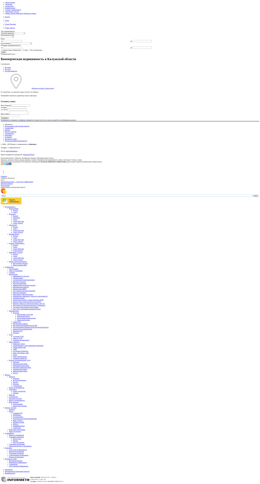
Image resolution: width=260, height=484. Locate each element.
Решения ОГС (18, 331)
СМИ (15, 349)
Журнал (7, 130)
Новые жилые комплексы (14, 13)
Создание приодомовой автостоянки (25, 307)
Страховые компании (16, 437)
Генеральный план (19, 347)
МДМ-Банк (17, 415)
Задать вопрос (18, 404)
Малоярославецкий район (22, 367)
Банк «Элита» (18, 420)
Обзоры (15, 393)
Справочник (9, 128)
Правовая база (14, 311)
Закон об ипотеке (15, 431)
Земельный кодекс (23, 316)
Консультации (14, 402)
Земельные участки (12, 11)
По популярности (11, 71)
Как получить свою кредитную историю (27, 302)
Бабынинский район (20, 371)
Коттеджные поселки (20, 263)
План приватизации (20, 356)
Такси (15, 355)
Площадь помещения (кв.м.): (11, 45)
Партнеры (8, 135)
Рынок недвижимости (16, 387)
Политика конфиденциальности (16, 141)
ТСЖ (10, 335)
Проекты (16, 333)
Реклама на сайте (11, 139)
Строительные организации (18, 455)
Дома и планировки (16, 271)
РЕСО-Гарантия (18, 442)
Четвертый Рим (28, 154)
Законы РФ (17, 322)
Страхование (9, 133)
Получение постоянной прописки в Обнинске (29, 305)
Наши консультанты (20, 406)
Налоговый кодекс (23, 320)
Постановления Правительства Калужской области (31, 327)
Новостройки (10, 2)
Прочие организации (16, 457)
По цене (8, 67)
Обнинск (4, 176)
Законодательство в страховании (20, 446)
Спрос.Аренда (10, 28)
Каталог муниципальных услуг (20, 360)
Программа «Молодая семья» (23, 294)
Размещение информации (18, 462)
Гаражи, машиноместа (13, 10)
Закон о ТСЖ (17, 338)
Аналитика (13, 389)
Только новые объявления (12, 50)
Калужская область (19, 380)
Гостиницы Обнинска (20, 351)
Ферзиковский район (20, 364)
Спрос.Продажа (10, 24)
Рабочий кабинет (7, 184)
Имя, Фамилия (6, 105)
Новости (12, 377)
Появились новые (30, 13)
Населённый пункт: (8, 35)
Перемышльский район (21, 366)
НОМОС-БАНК (18, 422)
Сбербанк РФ (17, 413)
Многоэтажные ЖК (20, 265)
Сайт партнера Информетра (18, 466)
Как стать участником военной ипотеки (27, 309)
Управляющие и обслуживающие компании (28, 345)
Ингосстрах (17, 439)
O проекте (8, 137)
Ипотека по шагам (19, 282)
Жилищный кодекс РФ (25, 314)
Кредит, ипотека (10, 132)
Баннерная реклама (15, 461)
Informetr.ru (8, 470)
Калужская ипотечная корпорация (25, 419)
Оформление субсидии (21, 276)
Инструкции (13, 274)
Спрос (15, 212)
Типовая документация (21, 340)
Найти (3, 52)
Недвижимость (10, 207)
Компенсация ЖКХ (20, 289)
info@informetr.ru (11, 151)
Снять (7, 20)
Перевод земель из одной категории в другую (29, 303)
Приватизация (18, 278)
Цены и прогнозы (19, 391)
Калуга (15, 373)
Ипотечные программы (17, 430)
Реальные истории (15, 398)
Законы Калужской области (22, 329)
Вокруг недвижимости (17, 400)
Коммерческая (10, 8)
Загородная (9, 6)
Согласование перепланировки (24, 280)
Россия (15, 382)
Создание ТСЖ (18, 336)
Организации (13, 269)
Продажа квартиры (19, 283)
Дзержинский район (20, 369)
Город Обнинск (14, 342)
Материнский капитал (21, 287)
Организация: (5, 43)
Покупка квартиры (19, 293)
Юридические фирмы (16, 451)
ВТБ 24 (15, 424)
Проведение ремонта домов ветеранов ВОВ (28, 300)
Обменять (16, 218)
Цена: (3, 39)
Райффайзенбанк (19, 426)
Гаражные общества (20, 358)
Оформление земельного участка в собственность (30, 296)
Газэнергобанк (18, 417)
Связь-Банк (17, 428)
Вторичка (9, 4)
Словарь (12, 272)
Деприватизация (18, 298)
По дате (7, 69)
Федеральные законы (20, 324)
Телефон (4, 107)
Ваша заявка (5, 114)
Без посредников (36, 50)
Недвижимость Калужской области (17, 126)
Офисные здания (19, 344)
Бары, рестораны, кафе (21, 353)
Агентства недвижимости (18, 450)
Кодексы (16, 313)
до (131, 41)
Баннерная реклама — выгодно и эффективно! (17, 182)
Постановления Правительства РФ (25, 325)
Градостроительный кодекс (26, 318)
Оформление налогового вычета (24, 285)
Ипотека (16, 384)
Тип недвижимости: (8, 31)
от (2, 41)
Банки (11, 411)
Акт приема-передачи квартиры (24, 291)
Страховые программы (17, 444)
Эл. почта (4, 110)
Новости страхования (16, 435)
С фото (25, 50)
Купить (7, 17)
